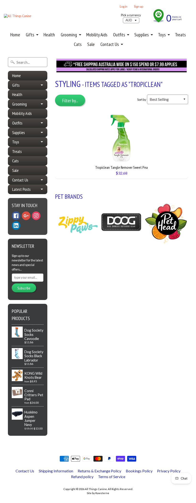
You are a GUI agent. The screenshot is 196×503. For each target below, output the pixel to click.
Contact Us (109, 44)
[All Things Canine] (17, 16)
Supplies (141, 35)
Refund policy (82, 476)
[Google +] (26, 215)
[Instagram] (36, 215)
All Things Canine (96, 489)
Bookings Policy (139, 471)
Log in (123, 6)
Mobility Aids (96, 35)
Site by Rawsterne (98, 493)
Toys (162, 35)
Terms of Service (111, 476)
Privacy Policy (168, 471)
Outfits (119, 35)
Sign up (138, 6)
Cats (78, 44)
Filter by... (70, 100)
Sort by (141, 100)
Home (15, 35)
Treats (180, 35)
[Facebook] (16, 215)
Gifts (30, 35)
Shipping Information (56, 471)
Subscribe (23, 288)
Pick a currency (131, 15)
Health (49, 35)
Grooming (69, 35)
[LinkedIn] (16, 225)
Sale (91, 44)
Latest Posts (21, 189)
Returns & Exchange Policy (99, 471)
